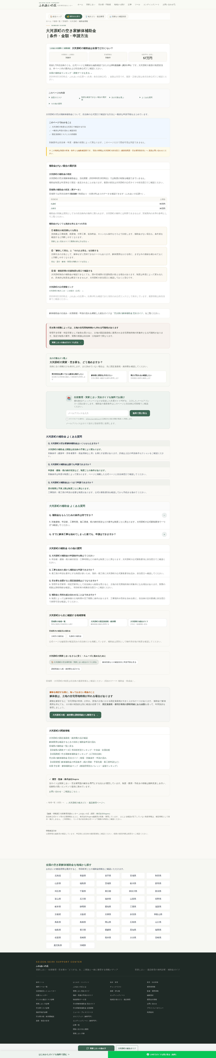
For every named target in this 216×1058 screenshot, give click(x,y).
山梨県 (133, 899)
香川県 (83, 930)
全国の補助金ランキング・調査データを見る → (70, 73)
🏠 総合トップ (56, 16)
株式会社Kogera (102, 814)
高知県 (133, 930)
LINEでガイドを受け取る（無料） (163, 1055)
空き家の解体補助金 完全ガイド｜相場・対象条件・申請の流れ (77, 758)
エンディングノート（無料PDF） (85, 1021)
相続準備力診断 (42, 1012)
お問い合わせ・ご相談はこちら (64, 792)
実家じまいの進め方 (98, 1048)
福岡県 (158, 930)
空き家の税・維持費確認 (45, 1016)
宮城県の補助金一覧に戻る (61, 746)
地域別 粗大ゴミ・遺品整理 (120, 999)
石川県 (83, 899)
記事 (130, 4)
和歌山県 (158, 914)
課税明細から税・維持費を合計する (65, 669)
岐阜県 (58, 907)
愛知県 (108, 907)
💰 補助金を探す (73, 16)
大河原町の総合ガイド (139, 622)
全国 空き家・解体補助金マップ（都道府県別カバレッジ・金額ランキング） (84, 766)
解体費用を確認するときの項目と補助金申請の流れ (72, 742)
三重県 (133, 907)
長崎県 (83, 937)
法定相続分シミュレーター (46, 991)
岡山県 (108, 922)
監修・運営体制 (153, 991)
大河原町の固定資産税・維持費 (103, 622)
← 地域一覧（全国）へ (55, 802)
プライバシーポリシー (93, 419)
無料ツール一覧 (42, 987)
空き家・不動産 (104, 4)
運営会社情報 (152, 999)
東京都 (108, 891)
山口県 (158, 922)
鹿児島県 (58, 945)
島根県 (83, 922)
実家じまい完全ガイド (81, 991)
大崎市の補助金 (57, 636)
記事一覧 (76, 1025)
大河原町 (73, 21)
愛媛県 (108, 930)
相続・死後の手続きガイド (83, 995)
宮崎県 (158, 937)
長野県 (158, 899)
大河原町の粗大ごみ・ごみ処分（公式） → (66, 291)
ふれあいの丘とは (79, 987)
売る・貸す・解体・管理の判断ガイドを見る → (70, 262)
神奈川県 (133, 891)
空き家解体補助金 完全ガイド (84, 1004)
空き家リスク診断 (42, 1008)
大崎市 (53, 208)
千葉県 (83, 891)
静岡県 (83, 907)
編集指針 (150, 995)
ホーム (80, 4)
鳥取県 (58, 922)
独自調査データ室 (79, 999)
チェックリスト (116, 987)
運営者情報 (151, 987)
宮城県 (65, 21)
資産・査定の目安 (42, 1021)
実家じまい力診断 (42, 1004)
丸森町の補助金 (75, 636)
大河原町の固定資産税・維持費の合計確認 (68, 738)
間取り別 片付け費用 (80, 1029)
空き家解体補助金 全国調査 (83, 1008)
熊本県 (108, 937)
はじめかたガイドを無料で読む (54, 1054)
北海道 (58, 876)
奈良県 (133, 914)
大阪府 (83, 914)
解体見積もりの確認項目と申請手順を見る (119, 662)
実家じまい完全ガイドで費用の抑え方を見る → (70, 241)
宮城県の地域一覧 (62, 622)
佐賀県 (58, 937)
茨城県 (108, 883)
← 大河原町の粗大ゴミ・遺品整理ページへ (85, 803)
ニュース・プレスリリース (83, 1012)
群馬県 (158, 883)
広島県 (133, 922)
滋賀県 (158, 907)
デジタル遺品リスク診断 (45, 999)
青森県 (83, 876)
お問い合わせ (168, 4)
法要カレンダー (42, 995)
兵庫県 (108, 914)
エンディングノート (152, 4)
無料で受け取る (140, 413)
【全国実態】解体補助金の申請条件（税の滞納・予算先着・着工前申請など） (84, 762)
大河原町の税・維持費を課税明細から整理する (75, 715)
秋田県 (158, 876)
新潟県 (158, 891)
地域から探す (119, 4)
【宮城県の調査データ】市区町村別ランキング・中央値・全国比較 (79, 750)
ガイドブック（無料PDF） (83, 1016)
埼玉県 (58, 891)
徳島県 (58, 930)
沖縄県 (83, 945)
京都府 (58, 914)
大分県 (133, 937)
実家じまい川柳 (79, 1033)
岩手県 (108, 876)
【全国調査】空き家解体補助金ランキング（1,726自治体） (76, 754)
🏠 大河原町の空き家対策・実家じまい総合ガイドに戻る (74, 662)
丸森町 (53, 204)
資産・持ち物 (115, 991)
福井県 (108, 899)
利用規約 (150, 1012)
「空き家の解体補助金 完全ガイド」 (128, 313)
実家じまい (90, 4)
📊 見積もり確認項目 (117, 16)
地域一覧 (56, 21)
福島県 (83, 883)
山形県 (58, 883)
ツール (137, 4)
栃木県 (133, 883)
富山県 (58, 899)
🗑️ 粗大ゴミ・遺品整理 (94, 16)
